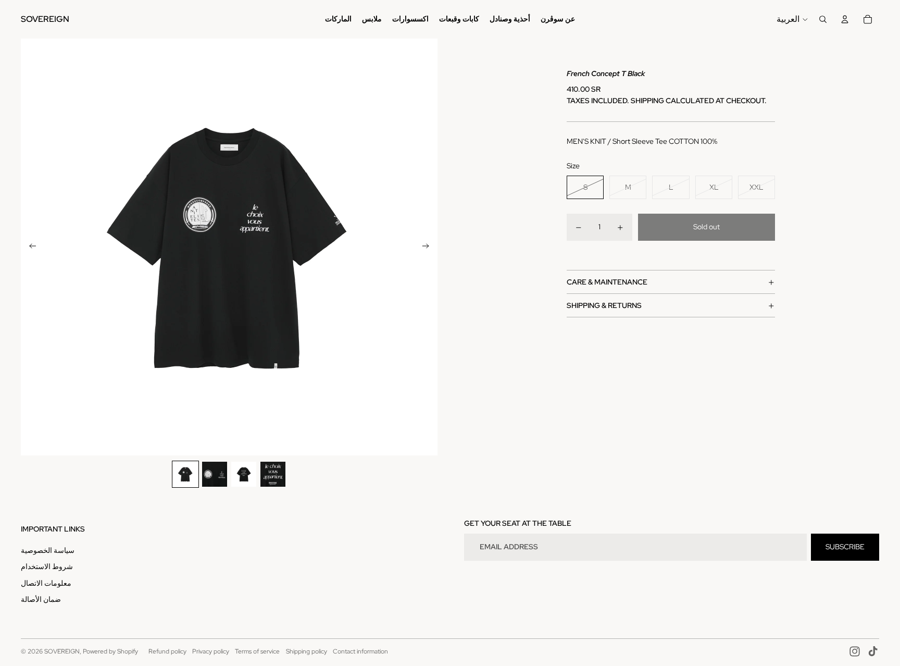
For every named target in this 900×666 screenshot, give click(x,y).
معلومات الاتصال (46, 583)
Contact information (360, 651)
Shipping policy (306, 651)
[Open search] (822, 19)
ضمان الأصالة (41, 599)
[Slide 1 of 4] (185, 474)
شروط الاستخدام (47, 566)
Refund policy (167, 651)
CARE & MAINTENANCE (607, 282)
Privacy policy (210, 651)
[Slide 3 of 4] (243, 474)
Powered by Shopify (110, 651)
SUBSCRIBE (845, 546)
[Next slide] (429, 247)
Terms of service (257, 651)
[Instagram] (854, 651)
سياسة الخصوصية (47, 550)
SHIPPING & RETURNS (604, 305)
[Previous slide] (29, 247)
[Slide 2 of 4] (214, 474)
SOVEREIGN (62, 651)
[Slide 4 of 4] (272, 474)
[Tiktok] (873, 651)
